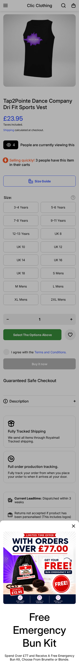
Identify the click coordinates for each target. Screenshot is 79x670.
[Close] (73, 526)
